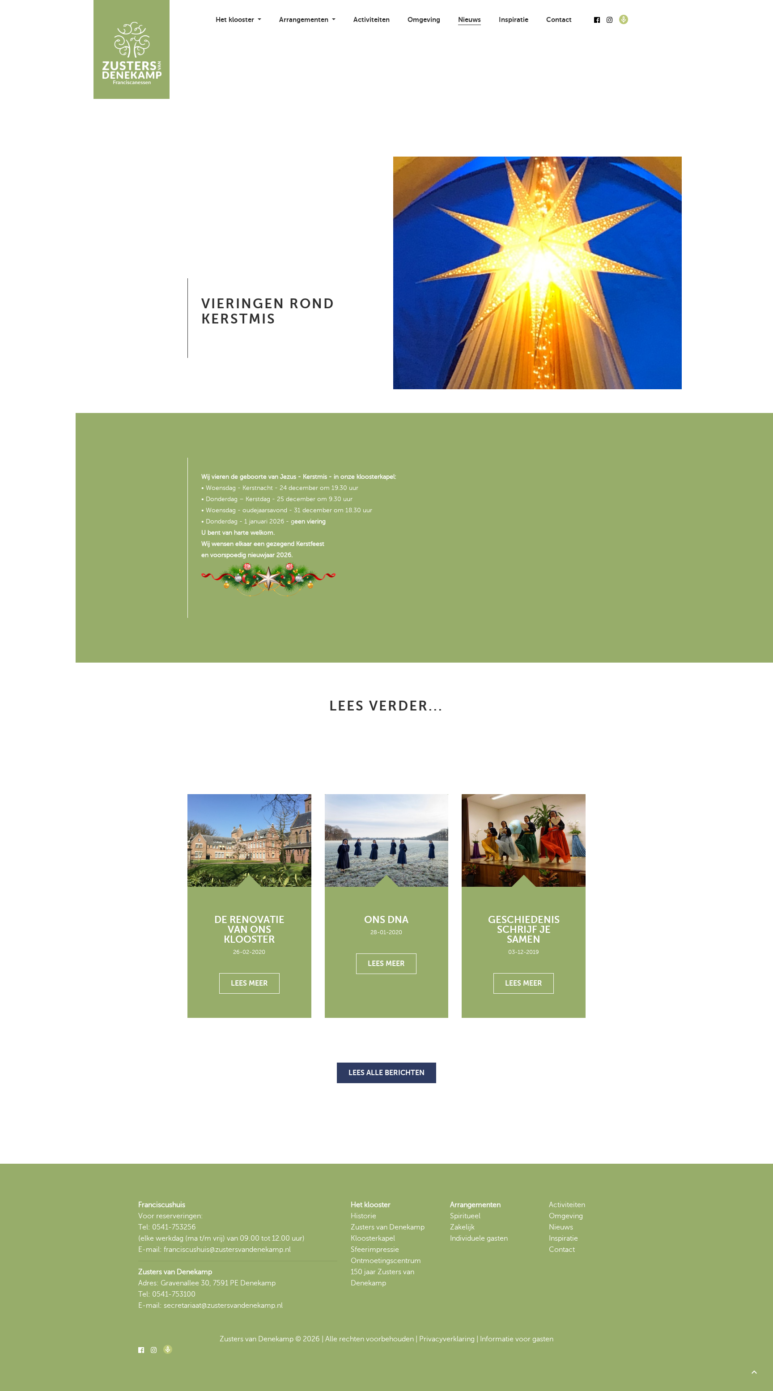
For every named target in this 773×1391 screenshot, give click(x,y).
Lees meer (249, 983)
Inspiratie (513, 19)
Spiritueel (465, 1216)
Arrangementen (475, 1205)
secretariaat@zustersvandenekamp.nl (223, 1306)
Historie (363, 1216)
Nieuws (469, 19)
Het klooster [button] (236, 19)
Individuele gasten (479, 1238)
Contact (559, 19)
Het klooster (371, 1205)
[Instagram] (609, 20)
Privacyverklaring (447, 1339)
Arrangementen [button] (304, 19)
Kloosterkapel (373, 1238)
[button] (754, 1372)
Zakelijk (462, 1227)
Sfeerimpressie (375, 1250)
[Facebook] (597, 20)
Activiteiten (371, 19)
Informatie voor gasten (516, 1339)
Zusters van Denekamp (388, 1227)
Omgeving (424, 19)
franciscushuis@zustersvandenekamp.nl (227, 1250)
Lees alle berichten (386, 1073)
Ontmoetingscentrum (386, 1261)
